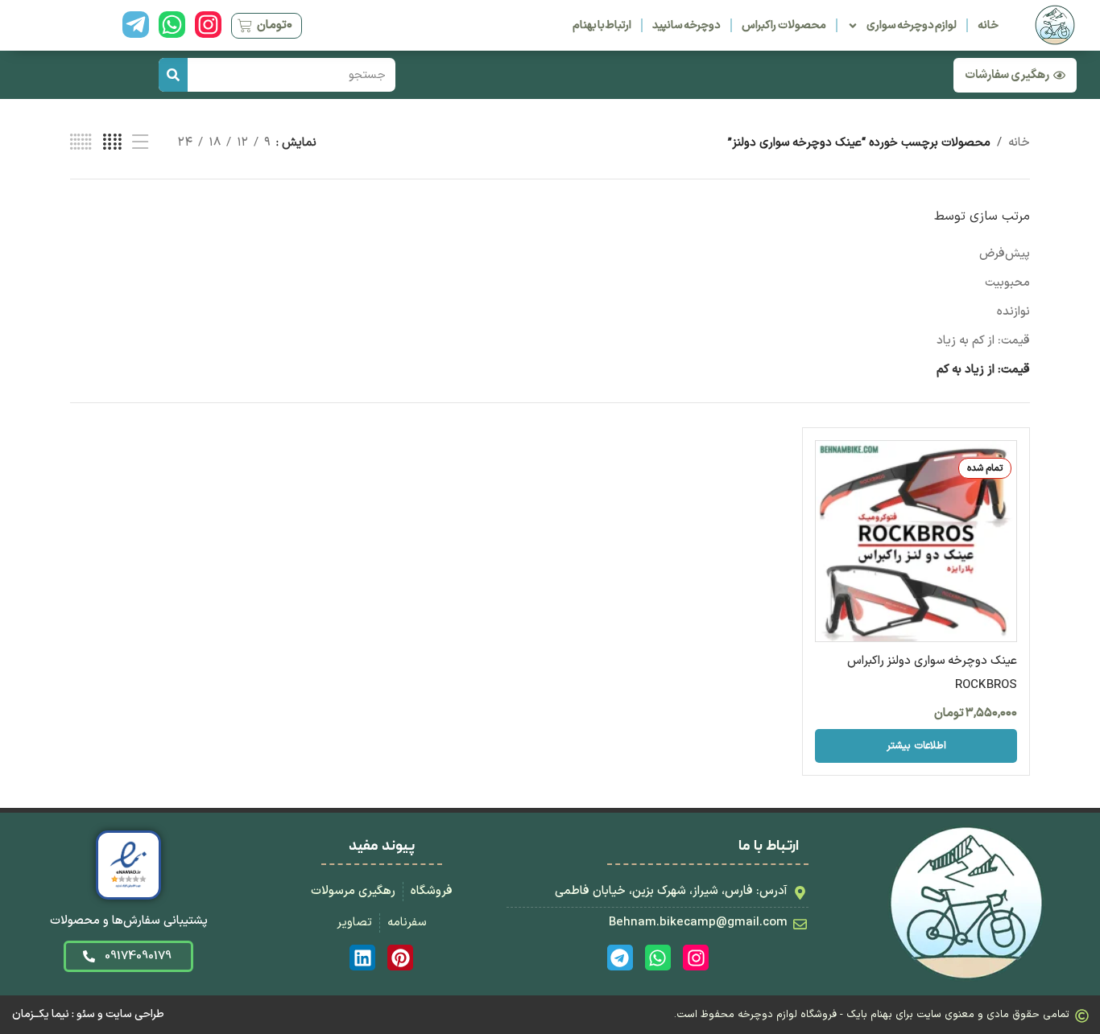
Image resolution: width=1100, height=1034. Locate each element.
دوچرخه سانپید (686, 25)
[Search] (173, 75)
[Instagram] (208, 24)
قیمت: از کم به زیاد (983, 341)
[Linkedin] (362, 957)
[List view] (140, 142)
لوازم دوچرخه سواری (911, 25)
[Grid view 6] (81, 142)
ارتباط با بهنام (602, 25)
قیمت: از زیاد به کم (983, 369)
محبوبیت (1007, 283)
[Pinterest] (400, 957)
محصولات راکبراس (783, 25)
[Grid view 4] (112, 142)
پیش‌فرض (1004, 254)
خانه (988, 25)
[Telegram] (620, 957)
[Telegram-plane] (135, 24)
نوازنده (1013, 312)
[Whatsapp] (172, 24)
